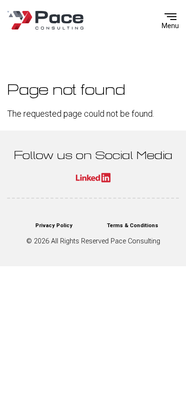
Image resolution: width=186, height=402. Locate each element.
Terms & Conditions (132, 225)
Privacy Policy (53, 225)
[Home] (45, 20)
